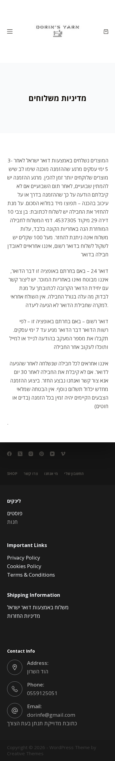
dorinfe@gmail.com (51, 714)
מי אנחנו (51, 473)
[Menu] (10, 31)
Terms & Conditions (31, 574)
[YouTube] (52, 453)
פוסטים (14, 513)
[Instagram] (31, 453)
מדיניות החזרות (23, 615)
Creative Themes (25, 753)
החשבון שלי (74, 473)
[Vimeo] (63, 453)
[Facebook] (9, 453)
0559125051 (42, 693)
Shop (12, 473)
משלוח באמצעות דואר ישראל (38, 607)
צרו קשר (31, 473)
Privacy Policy (23, 557)
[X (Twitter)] (20, 453)
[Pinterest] (41, 453)
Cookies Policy (24, 566)
